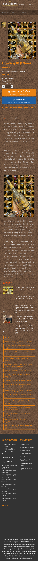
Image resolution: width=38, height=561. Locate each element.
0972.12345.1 (8, 451)
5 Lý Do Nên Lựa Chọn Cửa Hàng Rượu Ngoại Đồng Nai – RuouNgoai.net (24, 298)
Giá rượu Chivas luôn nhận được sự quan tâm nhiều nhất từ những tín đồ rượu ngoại (24, 329)
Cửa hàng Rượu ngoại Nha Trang (9, 476)
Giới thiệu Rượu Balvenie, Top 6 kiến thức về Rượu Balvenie (25, 289)
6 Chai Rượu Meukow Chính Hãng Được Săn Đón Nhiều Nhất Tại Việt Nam (24, 319)
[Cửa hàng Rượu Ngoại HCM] (10, 3)
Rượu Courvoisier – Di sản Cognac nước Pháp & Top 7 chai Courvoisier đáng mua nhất (24, 308)
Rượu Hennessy (25, 454)
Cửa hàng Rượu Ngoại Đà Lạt (9, 485)
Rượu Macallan (25, 450)
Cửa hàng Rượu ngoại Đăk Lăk (9, 495)
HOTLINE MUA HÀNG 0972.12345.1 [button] (19, 107)
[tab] (6, 118)
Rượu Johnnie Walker (27, 447)
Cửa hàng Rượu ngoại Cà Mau (9, 490)
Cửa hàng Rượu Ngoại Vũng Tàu (9, 480)
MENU (33, 4)
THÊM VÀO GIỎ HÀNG (20, 92)
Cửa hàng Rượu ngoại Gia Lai (9, 499)
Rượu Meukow (25, 457)
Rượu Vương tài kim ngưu (26, 464)
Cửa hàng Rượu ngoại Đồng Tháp (9, 471)
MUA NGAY (19, 100)
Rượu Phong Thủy (26, 460)
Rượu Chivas (24, 444)
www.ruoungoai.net (11, 454)
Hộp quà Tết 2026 (26, 469)
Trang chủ (6, 12)
